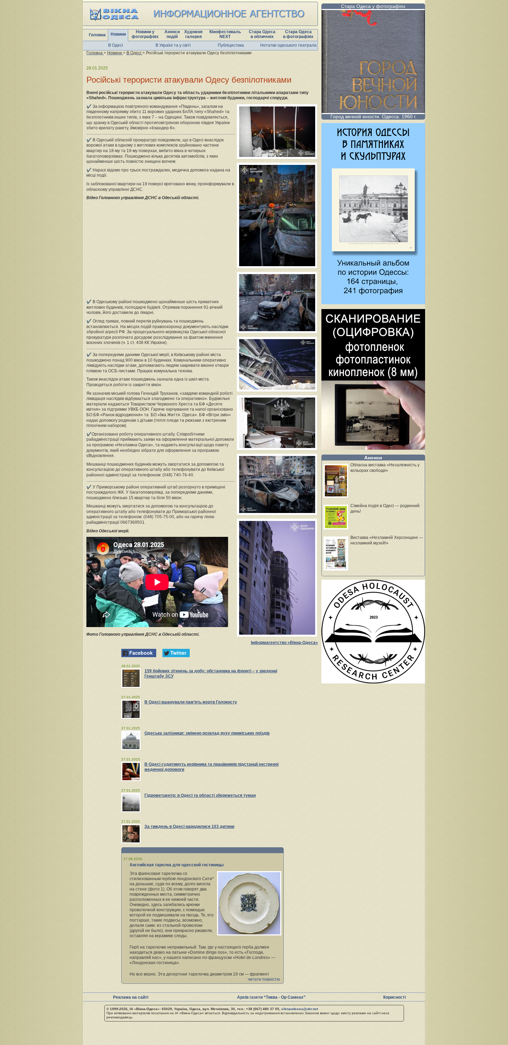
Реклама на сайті (130, 997)
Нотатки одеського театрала (288, 45)
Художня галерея (193, 34)
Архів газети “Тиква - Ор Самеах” (271, 997)
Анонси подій (172, 34)
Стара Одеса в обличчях (262, 34)
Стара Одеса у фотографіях (373, 6)
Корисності (394, 997)
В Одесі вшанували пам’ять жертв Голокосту (190, 702)
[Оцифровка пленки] (373, 448)
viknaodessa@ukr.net (299, 1009)
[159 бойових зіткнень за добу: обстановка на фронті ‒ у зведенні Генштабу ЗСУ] (131, 678)
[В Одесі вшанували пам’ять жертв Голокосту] (131, 709)
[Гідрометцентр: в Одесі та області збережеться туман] (131, 802)
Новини (118, 34)
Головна (97, 34)
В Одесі (115, 45)
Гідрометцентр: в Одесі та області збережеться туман (200, 795)
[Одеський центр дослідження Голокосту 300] (373, 681)
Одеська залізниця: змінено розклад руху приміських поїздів (207, 733)
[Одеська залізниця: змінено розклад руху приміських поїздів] (131, 740)
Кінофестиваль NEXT (225, 34)
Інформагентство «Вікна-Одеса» (284, 642)
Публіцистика (231, 45)
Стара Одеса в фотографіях (298, 34)
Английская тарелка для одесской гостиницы (177, 864)
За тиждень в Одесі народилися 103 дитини (189, 826)
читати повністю (264, 979)
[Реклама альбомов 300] (373, 302)
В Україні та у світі (173, 45)
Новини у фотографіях (145, 34)
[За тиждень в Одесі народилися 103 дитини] (131, 833)
